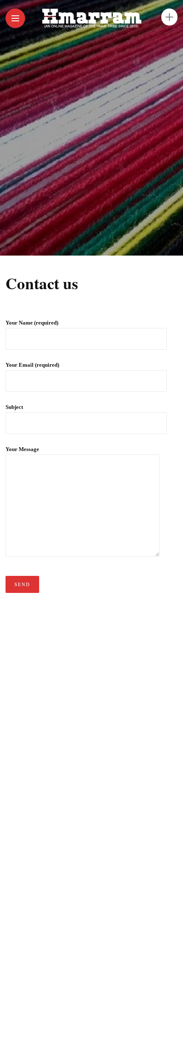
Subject (14, 407)
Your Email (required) (32, 365)
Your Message (22, 449)
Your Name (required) (32, 322)
